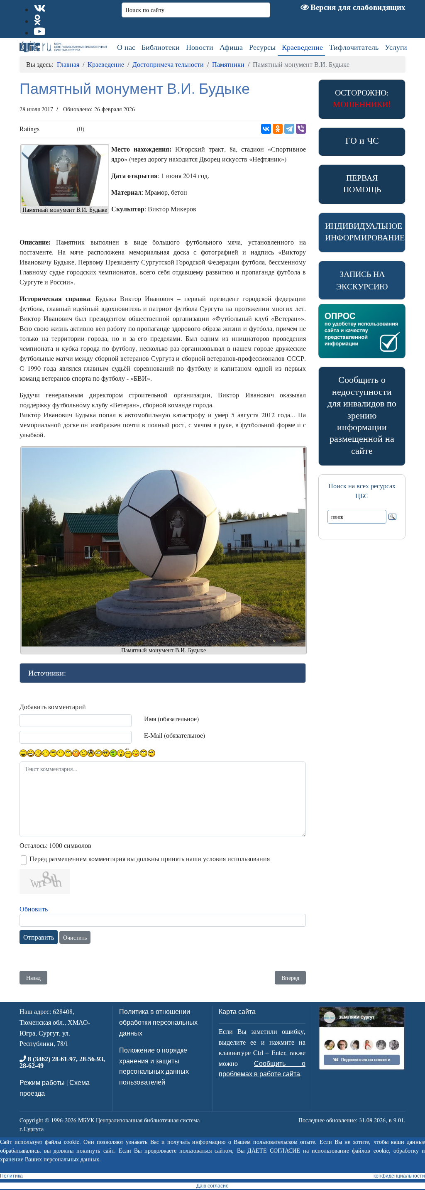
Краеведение (302, 47)
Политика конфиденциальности (212, 1176)
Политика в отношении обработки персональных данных (158, 1022)
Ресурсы (262, 47)
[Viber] (301, 129)
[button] (163, 673)
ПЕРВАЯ (362, 183)
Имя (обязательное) (171, 718)
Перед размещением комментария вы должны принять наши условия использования (149, 858)
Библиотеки (161, 47)
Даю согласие (212, 1186)
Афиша (231, 47)
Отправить (38, 937)
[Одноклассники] (278, 129)
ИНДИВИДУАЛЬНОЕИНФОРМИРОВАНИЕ (365, 231)
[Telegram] (289, 129)
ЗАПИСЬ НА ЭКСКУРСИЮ (362, 280)
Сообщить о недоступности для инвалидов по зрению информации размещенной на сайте (361, 414)
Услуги (396, 47)
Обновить (34, 908)
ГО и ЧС (362, 140)
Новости (199, 47)
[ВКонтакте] (266, 129)
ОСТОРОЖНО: (362, 98)
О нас (126, 47)
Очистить (75, 937)
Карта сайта (237, 1011)
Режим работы (42, 1082)
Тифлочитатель (354, 47)
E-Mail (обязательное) (174, 735)
